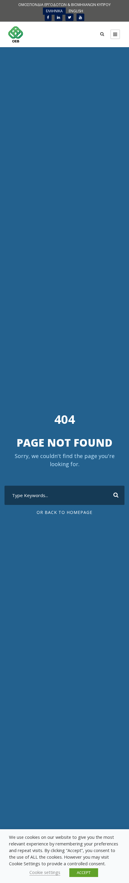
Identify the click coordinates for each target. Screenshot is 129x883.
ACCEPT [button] (84, 872)
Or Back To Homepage (64, 512)
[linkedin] (58, 17)
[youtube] (80, 17)
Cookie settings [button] (44, 872)
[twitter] (69, 17)
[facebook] (48, 17)
